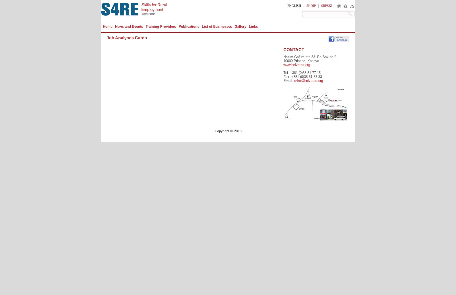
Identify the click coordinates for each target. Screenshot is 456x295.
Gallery (240, 27)
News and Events (129, 27)
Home (107, 27)
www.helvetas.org (296, 65)
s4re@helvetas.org (308, 81)
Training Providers (161, 27)
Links (253, 27)
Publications (189, 27)
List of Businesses (217, 27)
